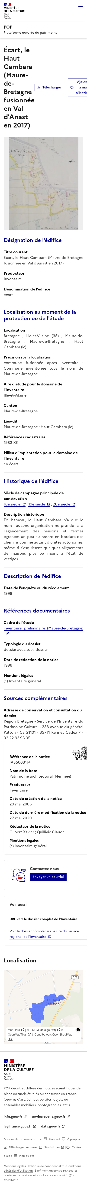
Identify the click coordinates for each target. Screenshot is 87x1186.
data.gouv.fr (50, 1126)
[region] (43, 1007)
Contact (54, 1139)
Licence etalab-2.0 (55, 1175)
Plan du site (26, 1156)
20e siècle (61, 504)
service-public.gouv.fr (48, 1116)
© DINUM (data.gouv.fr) (41, 1030)
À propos (73, 1139)
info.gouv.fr (13, 1116)
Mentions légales (15, 1166)
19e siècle (36, 504)
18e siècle (12, 504)
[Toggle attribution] (78, 1030)
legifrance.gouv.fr (18, 1126)
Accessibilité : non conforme (23, 1139)
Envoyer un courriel (48, 876)
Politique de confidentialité (46, 1166)
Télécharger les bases (23, 1147)
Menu (80, 6)
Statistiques (52, 1147)
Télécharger (51, 87)
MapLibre (14, 1030)
